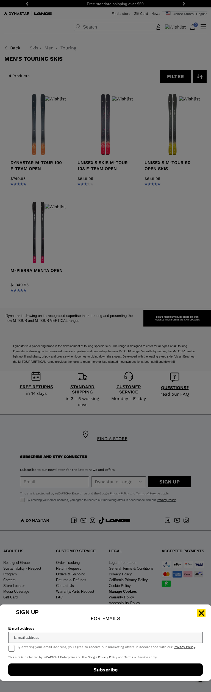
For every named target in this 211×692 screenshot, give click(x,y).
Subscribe (105, 670)
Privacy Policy (184, 647)
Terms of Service (136, 657)
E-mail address (21, 628)
